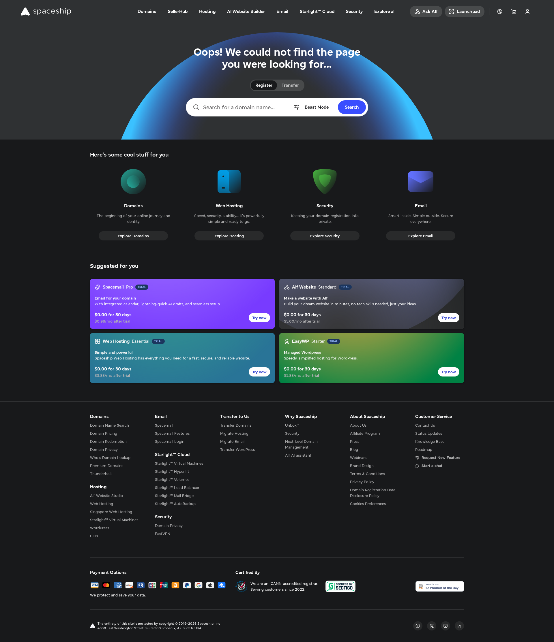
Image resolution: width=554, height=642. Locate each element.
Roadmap (423, 449)
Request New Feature (441, 457)
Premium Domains (106, 465)
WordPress (99, 528)
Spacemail (164, 425)
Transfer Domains (235, 425)
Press (354, 441)
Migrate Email (232, 441)
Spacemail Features (172, 433)
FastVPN (162, 533)
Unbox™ (292, 425)
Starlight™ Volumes (172, 479)
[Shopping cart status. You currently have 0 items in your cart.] (513, 11)
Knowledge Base (429, 441)
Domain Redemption (108, 441)
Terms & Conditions (367, 474)
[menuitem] (114, 425)
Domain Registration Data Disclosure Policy (372, 492)
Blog (354, 449)
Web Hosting (101, 504)
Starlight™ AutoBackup (175, 504)
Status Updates (428, 433)
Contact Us (425, 425)
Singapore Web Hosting (111, 512)
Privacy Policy (362, 482)
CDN (94, 536)
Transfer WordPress (237, 449)
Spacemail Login (169, 441)
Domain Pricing (103, 433)
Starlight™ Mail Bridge (174, 495)
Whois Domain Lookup (110, 457)
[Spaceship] (46, 11)
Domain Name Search (109, 425)
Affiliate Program (365, 433)
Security (292, 433)
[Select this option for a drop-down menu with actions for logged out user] (527, 11)
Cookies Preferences (368, 504)
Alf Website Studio (106, 495)
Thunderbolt (101, 474)
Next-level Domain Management (301, 444)
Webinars (358, 457)
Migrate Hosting (234, 433)
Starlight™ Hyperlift (172, 471)
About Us (358, 425)
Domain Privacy (104, 449)
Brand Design (362, 465)
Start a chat (432, 465)
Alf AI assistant (298, 455)
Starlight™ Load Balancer (177, 487)
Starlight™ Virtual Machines (114, 520)
